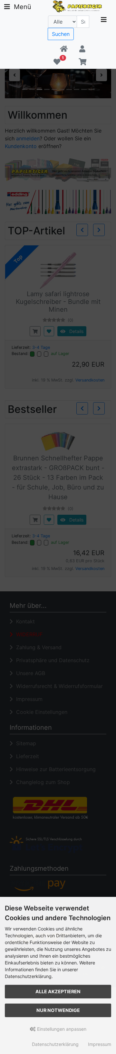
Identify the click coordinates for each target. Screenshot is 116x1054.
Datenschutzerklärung (55, 1044)
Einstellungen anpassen (61, 1029)
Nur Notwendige (58, 1010)
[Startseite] (64, 49)
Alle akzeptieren (58, 991)
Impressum (99, 1044)
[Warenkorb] (82, 62)
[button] (82, 49)
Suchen (61, 34)
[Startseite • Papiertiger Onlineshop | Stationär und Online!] (78, 6)
